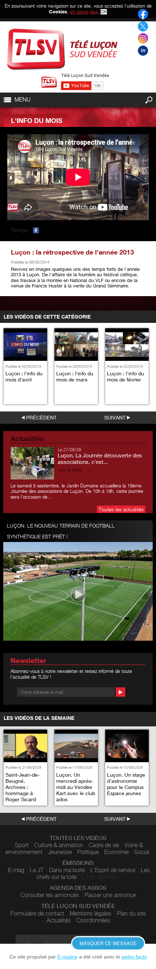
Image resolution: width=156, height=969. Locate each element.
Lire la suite (70, 470)
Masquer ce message (108, 943)
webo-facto (134, 957)
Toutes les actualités (121, 509)
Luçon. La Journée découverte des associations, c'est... (100, 458)
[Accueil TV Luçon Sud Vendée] (62, 49)
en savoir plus (84, 11)
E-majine (67, 957)
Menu (22, 99)
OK (103, 11)
